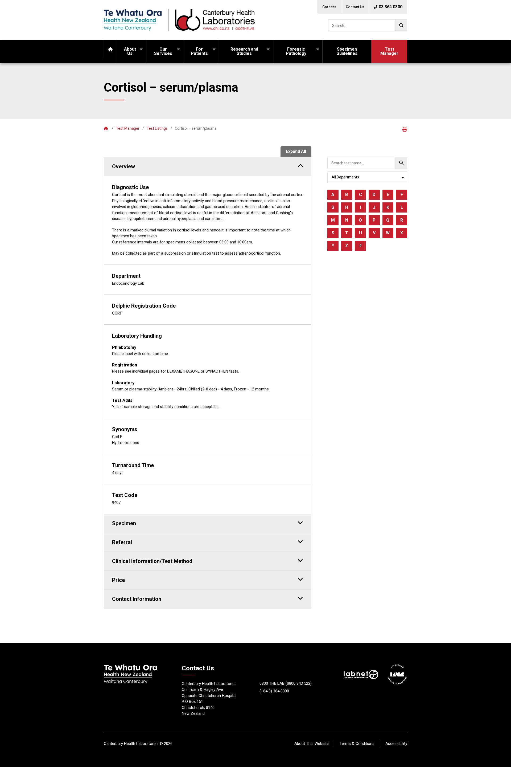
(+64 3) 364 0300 (274, 691)
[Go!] (401, 25)
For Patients (199, 51)
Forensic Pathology (296, 51)
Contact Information (136, 599)
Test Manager (389, 51)
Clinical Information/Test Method (152, 561)
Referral (122, 542)
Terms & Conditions (357, 743)
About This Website (311, 743)
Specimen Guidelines (346, 51)
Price (118, 580)
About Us (130, 51)
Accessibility (396, 743)
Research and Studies (244, 51)
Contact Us (355, 7)
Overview (123, 166)
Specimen (124, 523)
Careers (329, 7)
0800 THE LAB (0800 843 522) (285, 683)
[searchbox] (367, 25)
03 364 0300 (390, 6)
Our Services (163, 51)
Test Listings (157, 128)
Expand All (296, 151)
